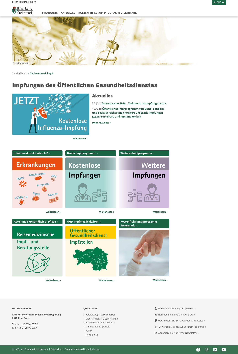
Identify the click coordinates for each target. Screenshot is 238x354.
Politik (88, 330)
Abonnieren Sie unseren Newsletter (178, 332)
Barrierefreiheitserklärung (77, 349)
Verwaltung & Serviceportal (100, 314)
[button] (219, 2)
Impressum (42, 349)
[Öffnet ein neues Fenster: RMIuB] (37, 251)
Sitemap (95, 349)
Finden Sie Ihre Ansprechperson (176, 308)
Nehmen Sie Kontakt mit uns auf (176, 314)
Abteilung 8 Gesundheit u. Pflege (35, 221)
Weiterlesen (79, 138)
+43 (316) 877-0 (30, 324)
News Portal (91, 334)
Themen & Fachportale (97, 326)
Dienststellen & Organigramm (101, 318)
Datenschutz (57, 349)
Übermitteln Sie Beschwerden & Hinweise (181, 320)
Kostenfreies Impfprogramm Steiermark (107, 13)
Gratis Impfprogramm (81, 153)
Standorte (50, 13)
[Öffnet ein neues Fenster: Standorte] (90, 251)
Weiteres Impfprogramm (136, 153)
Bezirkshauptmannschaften (100, 322)
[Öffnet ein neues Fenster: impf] (90, 182)
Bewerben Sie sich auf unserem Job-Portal (182, 326)
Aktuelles (68, 13)
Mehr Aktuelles (101, 122)
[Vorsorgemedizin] (144, 252)
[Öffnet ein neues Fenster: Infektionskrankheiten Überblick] (37, 182)
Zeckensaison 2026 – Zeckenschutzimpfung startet (129, 103)
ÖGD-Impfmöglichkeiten (82, 221)
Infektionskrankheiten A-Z (31, 153)
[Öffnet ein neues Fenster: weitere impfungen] (144, 182)
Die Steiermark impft (41, 73)
